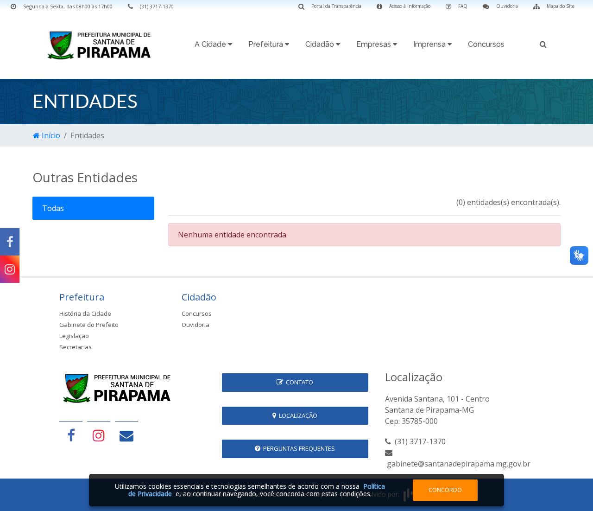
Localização (296, 415)
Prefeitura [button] (266, 44)
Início (50, 135)
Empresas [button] (374, 44)
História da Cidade (85, 313)
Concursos (486, 44)
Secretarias (75, 347)
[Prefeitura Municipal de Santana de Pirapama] (102, 45)
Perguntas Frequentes (297, 448)
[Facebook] (9, 242)
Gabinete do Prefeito (89, 324)
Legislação (74, 336)
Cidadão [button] (320, 44)
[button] (543, 46)
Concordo (445, 489)
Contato (298, 382)
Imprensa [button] (430, 44)
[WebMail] (126, 435)
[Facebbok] (70, 435)
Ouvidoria (195, 324)
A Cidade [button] (211, 44)
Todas (53, 208)
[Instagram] (9, 269)
